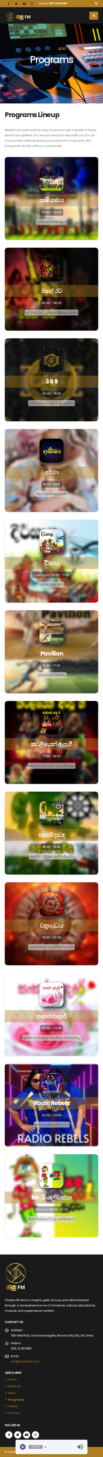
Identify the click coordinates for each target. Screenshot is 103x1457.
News (12, 1393)
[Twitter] (16, 3)
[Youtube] (24, 3)
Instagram (35, 1434)
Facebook (8, 1434)
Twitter (17, 1434)
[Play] (22, 1447)
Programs (16, 1400)
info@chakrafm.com (25, 1361)
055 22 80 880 (58, 3)
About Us (14, 1386)
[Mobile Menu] (93, 16)
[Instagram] (32, 3)
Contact (13, 1413)
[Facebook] (8, 3)
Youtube (26, 1434)
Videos (13, 1406)
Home (12, 1379)
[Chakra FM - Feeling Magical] (18, 17)
